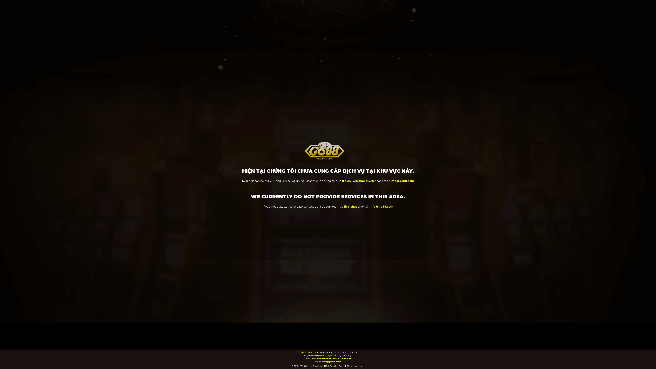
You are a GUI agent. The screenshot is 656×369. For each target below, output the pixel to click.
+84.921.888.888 (342, 358)
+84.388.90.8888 (321, 358)
